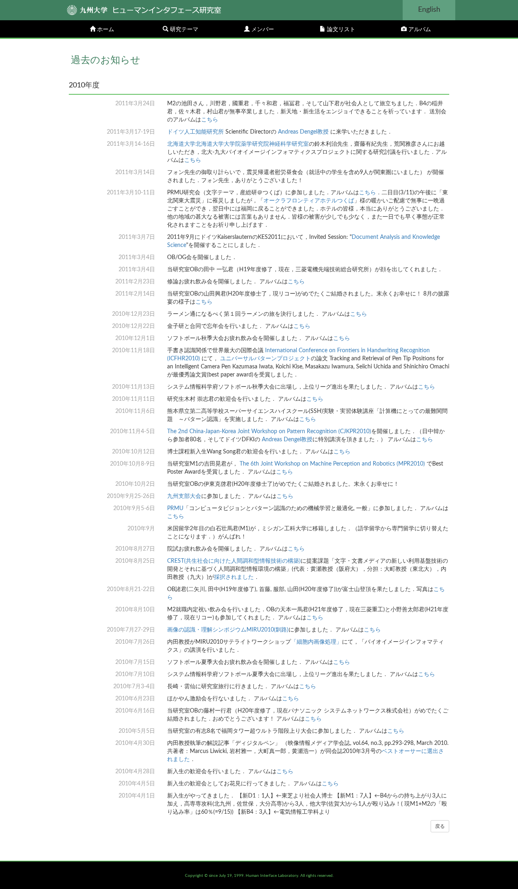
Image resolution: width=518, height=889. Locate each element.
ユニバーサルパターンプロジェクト (265, 359)
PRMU (175, 508)
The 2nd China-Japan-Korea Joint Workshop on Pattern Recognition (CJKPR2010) (269, 431)
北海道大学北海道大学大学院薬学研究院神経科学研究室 (238, 144)
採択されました (234, 577)
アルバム (419, 29)
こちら (209, 120)
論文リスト (340, 29)
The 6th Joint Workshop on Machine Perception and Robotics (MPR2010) (332, 464)
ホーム (105, 29)
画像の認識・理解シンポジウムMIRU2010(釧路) (228, 630)
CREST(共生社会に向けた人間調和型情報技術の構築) (234, 561)
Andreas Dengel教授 (303, 132)
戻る (440, 826)
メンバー (262, 29)
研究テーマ (183, 29)
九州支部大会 (184, 496)
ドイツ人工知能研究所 (195, 132)
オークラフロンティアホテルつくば (308, 201)
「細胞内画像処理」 (316, 642)
